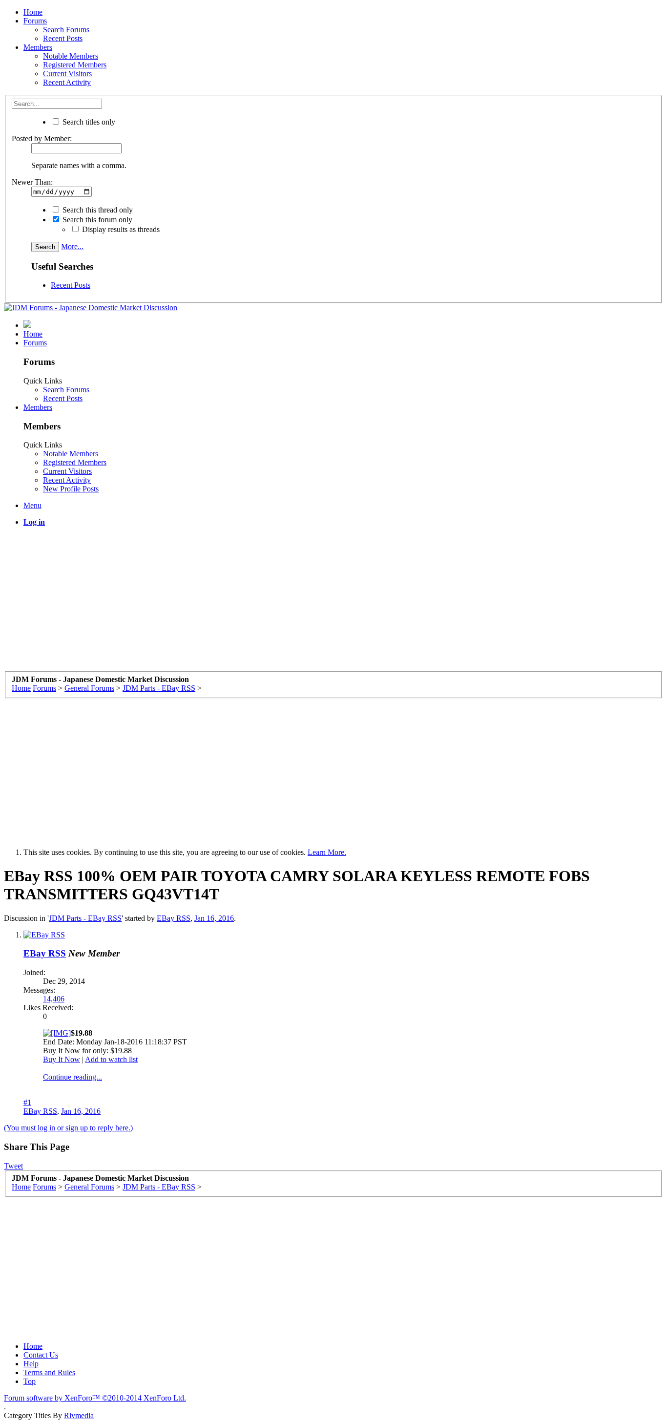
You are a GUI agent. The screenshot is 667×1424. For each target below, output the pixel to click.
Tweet (13, 1166)
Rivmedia (79, 1415)
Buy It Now (61, 1059)
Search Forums (66, 29)
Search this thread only (97, 210)
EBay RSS (173, 918)
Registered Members (74, 65)
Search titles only (88, 122)
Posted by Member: (42, 138)
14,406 (53, 999)
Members (37, 47)
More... (72, 246)
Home (32, 12)
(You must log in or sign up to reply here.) (68, 1128)
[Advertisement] (297, 602)
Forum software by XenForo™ (95, 1398)
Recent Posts (63, 38)
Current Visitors (67, 73)
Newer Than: (32, 182)
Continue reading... (72, 1077)
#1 (27, 1102)
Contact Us (40, 1355)
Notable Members (70, 56)
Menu (32, 505)
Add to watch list (111, 1059)
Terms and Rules (49, 1372)
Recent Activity (67, 82)
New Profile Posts (71, 489)
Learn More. (327, 852)
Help (31, 1364)
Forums (35, 21)
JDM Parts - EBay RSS (85, 918)
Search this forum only (96, 219)
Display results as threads (120, 229)
